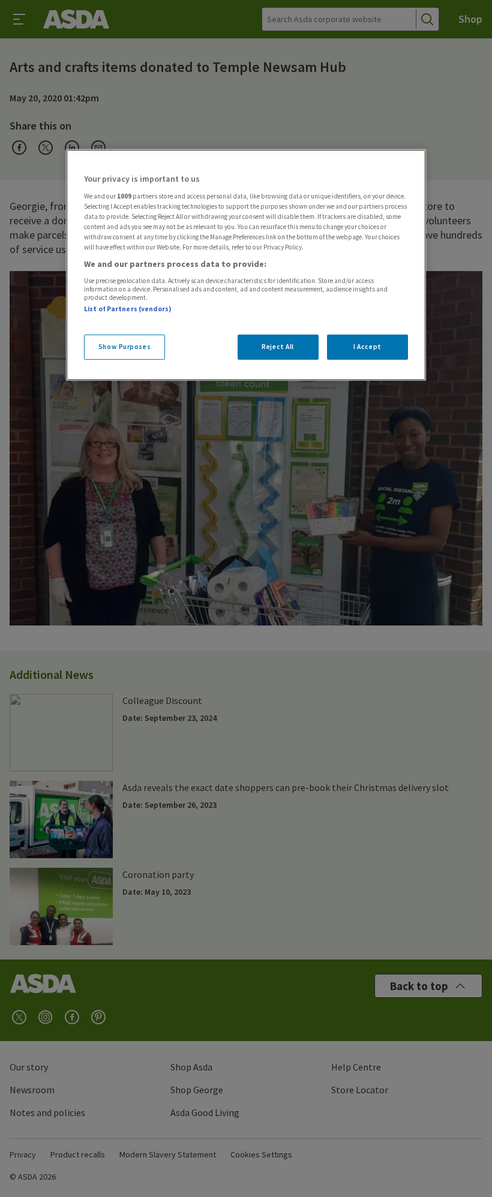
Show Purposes (124, 346)
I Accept (367, 346)
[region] (246, 265)
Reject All (278, 346)
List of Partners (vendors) (128, 309)
